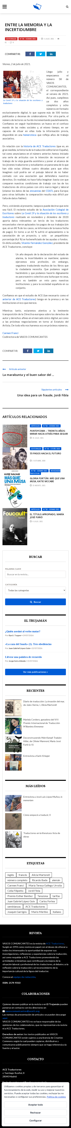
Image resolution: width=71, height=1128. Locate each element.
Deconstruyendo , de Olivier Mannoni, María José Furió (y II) (42, 741)
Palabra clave (13, 569)
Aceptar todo (35, 1104)
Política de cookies (56, 1096)
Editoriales (11, 39)
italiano (57, 911)
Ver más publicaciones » (35, 672)
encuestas (35, 190)
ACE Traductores (35, 906)
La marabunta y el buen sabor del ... (28, 375)
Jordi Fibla (34, 890)
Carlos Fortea (47, 901)
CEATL (49, 190)
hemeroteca (29, 134)
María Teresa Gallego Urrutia (45, 885)
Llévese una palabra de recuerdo (23, 657)
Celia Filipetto (15, 890)
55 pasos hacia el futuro (45, 453)
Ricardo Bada (39, 880)
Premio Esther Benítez (20, 895)
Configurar (35, 1120)
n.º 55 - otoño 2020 (52, 449)
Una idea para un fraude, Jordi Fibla (43, 395)
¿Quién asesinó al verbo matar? (22, 631)
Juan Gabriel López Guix (21, 901)
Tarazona (42, 895)
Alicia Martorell (41, 874)
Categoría (11, 584)
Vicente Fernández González (37, 242)
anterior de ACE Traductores (18, 299)
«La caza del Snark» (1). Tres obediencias (28, 644)
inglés (10, 874)
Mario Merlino (39, 911)
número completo (17, 880)
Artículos (35, 426)
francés (23, 874)
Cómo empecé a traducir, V (37, 814)
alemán (56, 880)
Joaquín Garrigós (17, 911)
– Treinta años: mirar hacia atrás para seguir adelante (49, 433)
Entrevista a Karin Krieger (36, 755)
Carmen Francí (10, 333)
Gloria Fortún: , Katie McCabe (47, 480)
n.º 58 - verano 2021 (28, 39)
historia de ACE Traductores (40, 146)
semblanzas (14, 906)
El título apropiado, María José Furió (47, 516)
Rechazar (35, 1112)
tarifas (56, 895)
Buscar (37, 601)
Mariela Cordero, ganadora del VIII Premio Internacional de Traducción (41, 723)
